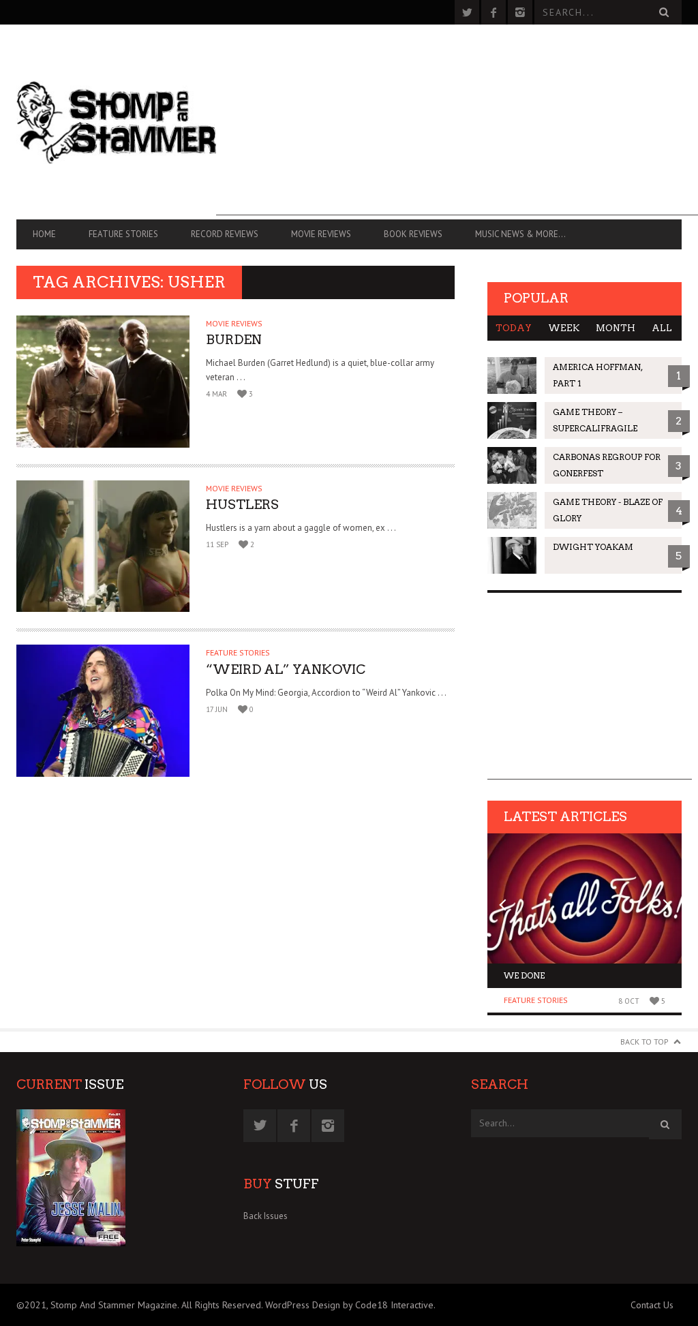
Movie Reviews (321, 234)
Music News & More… (520, 234)
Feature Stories (123, 234)
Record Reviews (224, 234)
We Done (524, 975)
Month (615, 328)
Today (514, 328)
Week (563, 328)
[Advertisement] (457, 120)
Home (44, 234)
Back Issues (265, 1216)
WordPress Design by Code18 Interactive (349, 1305)
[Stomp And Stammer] (116, 122)
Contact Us (652, 1305)
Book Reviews (413, 234)
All (662, 328)
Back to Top (644, 1041)
